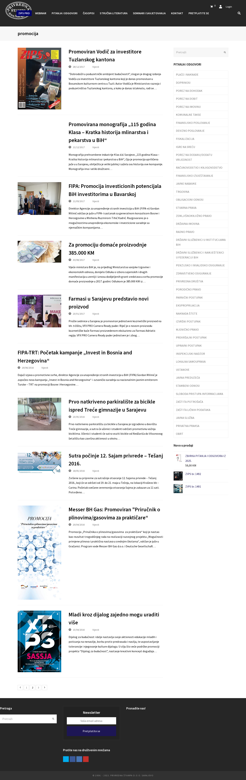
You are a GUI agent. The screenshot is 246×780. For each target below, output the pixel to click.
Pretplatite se (91, 731)
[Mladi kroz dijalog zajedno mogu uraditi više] (39, 641)
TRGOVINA (182, 191)
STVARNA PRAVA (186, 207)
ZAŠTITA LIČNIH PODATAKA (193, 410)
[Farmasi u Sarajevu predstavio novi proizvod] (39, 311)
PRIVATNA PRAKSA (187, 426)
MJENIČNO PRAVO (187, 329)
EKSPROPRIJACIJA (188, 305)
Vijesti (95, 66)
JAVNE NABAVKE (186, 183)
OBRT (179, 434)
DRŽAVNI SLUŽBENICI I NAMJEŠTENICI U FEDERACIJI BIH (200, 255)
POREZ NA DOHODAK (189, 91)
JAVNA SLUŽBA (185, 418)
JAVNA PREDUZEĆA (188, 377)
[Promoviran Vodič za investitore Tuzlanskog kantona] (39, 78)
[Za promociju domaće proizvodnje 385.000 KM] (39, 252)
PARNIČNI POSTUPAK (189, 297)
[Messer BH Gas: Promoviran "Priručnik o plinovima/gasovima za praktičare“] (39, 552)
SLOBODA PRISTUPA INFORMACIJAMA (199, 394)
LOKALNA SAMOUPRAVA (191, 361)
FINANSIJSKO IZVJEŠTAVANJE (194, 175)
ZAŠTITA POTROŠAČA (189, 401)
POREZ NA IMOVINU (188, 107)
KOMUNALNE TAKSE (188, 114)
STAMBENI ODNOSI (188, 385)
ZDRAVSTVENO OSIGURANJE (193, 273)
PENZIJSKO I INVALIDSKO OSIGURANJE (200, 265)
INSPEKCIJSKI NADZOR (190, 353)
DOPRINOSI (183, 82)
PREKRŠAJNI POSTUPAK (191, 337)
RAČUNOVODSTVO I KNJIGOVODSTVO (199, 167)
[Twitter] (66, 759)
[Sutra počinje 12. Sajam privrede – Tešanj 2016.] (39, 463)
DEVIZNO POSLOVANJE (190, 130)
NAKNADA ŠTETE (186, 313)
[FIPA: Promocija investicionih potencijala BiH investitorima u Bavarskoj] (39, 198)
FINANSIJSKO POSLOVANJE (193, 123)
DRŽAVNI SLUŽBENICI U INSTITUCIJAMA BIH (201, 242)
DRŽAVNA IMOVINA (187, 224)
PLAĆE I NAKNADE (187, 74)
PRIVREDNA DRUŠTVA (189, 281)
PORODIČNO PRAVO (188, 289)
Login (229, 6)
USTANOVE (182, 369)
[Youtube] (86, 759)
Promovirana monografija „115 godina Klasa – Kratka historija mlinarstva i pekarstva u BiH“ (112, 132)
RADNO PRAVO (185, 232)
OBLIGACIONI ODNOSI (189, 199)
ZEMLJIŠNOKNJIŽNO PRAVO (194, 216)
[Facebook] (72, 759)
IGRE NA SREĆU (185, 147)
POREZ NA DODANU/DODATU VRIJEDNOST (194, 157)
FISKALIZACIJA (185, 139)
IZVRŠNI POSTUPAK (188, 321)
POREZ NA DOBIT (187, 98)
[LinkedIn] (79, 759)
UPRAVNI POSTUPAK (189, 345)
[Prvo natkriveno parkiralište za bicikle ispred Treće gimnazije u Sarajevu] (39, 414)
